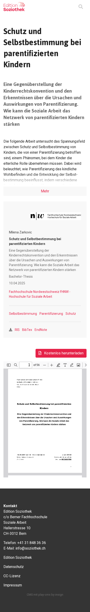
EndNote (41, 330)
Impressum (12, 585)
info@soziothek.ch (30, 548)
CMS (30, 594)
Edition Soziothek (17, 557)
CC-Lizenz (12, 576)
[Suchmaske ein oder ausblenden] (80, 7)
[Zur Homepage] (14, 6)
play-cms (44, 594)
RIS (17, 330)
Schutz (71, 313)
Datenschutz (13, 567)
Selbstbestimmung (23, 313)
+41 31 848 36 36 (31, 543)
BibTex (27, 330)
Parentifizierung (51, 313)
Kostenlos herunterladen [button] (63, 353)
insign (59, 594)
